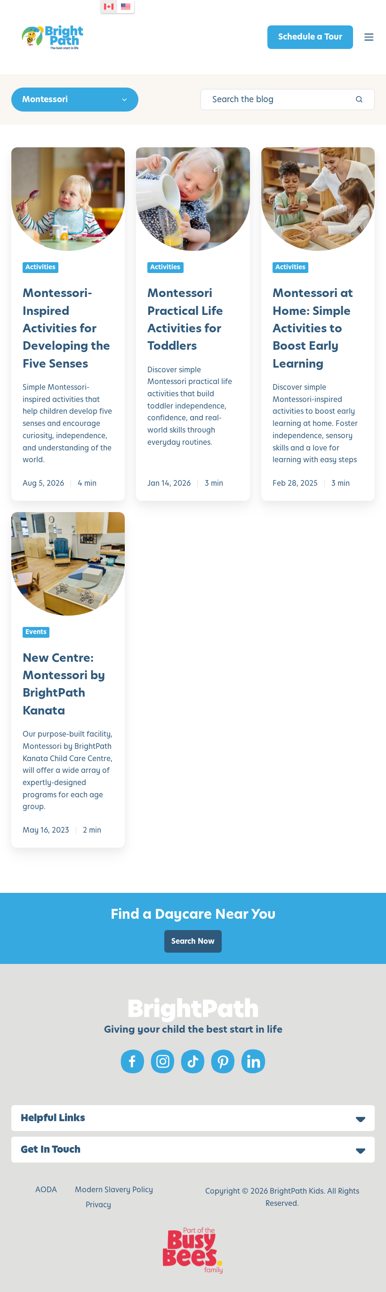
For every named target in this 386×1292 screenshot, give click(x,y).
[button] (369, 37)
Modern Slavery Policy (114, 1190)
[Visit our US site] (125, 6)
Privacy (98, 1205)
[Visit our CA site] (108, 6)
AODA (46, 1190)
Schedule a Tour (310, 36)
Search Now (193, 941)
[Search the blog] (359, 99)
